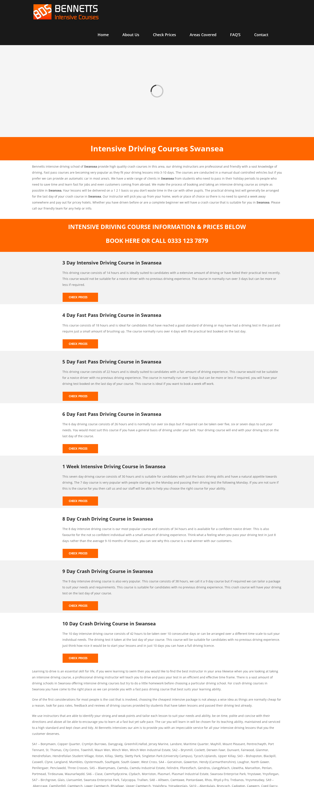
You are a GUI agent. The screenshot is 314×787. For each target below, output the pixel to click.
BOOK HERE (123, 240)
